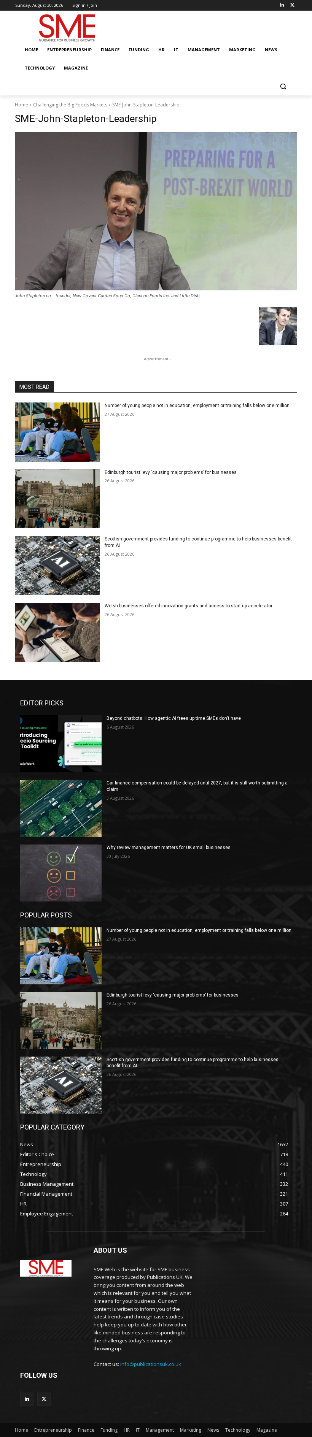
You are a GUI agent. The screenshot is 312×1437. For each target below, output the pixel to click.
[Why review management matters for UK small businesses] (61, 872)
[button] (283, 86)
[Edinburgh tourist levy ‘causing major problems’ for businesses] (57, 499)
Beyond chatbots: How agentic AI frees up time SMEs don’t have (174, 718)
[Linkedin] (281, 5)
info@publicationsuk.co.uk (150, 1364)
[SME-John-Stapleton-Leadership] (156, 211)
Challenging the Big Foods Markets (70, 104)
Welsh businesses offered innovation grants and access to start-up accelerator (188, 605)
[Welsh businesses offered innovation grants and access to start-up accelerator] (57, 632)
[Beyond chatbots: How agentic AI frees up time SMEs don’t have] (61, 743)
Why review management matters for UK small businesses (169, 847)
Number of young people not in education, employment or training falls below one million (197, 405)
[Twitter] (292, 5)
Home (21, 104)
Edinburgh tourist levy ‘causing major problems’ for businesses (171, 472)
